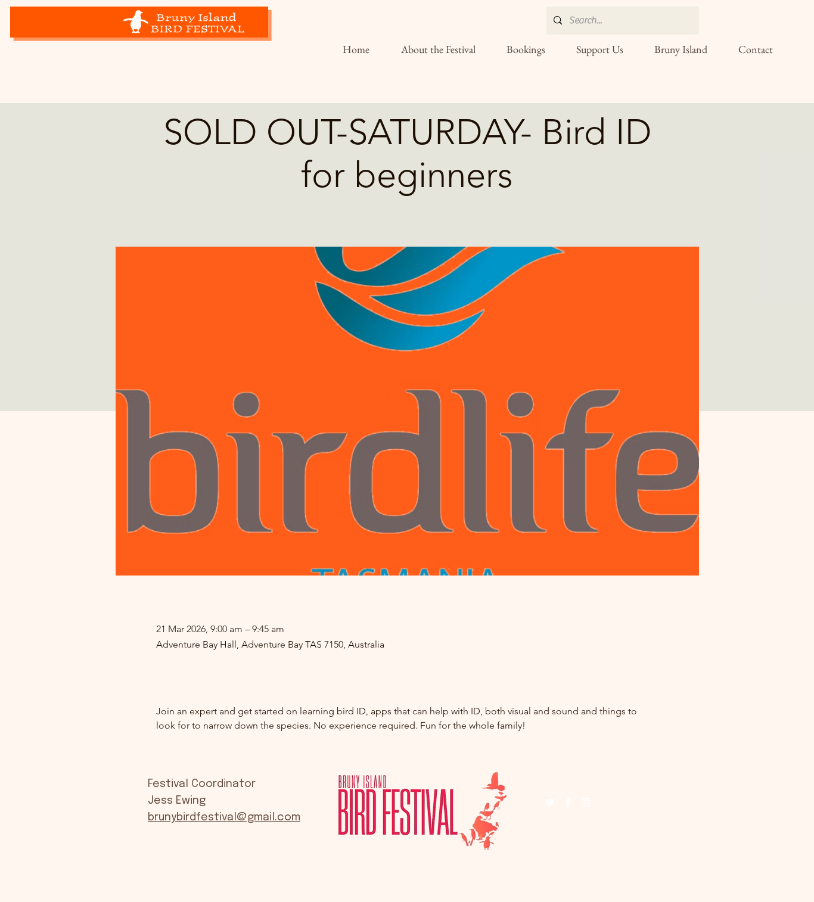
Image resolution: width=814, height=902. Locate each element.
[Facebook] (568, 802)
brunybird (172, 817)
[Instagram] (586, 802)
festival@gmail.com (248, 817)
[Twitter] (550, 802)
